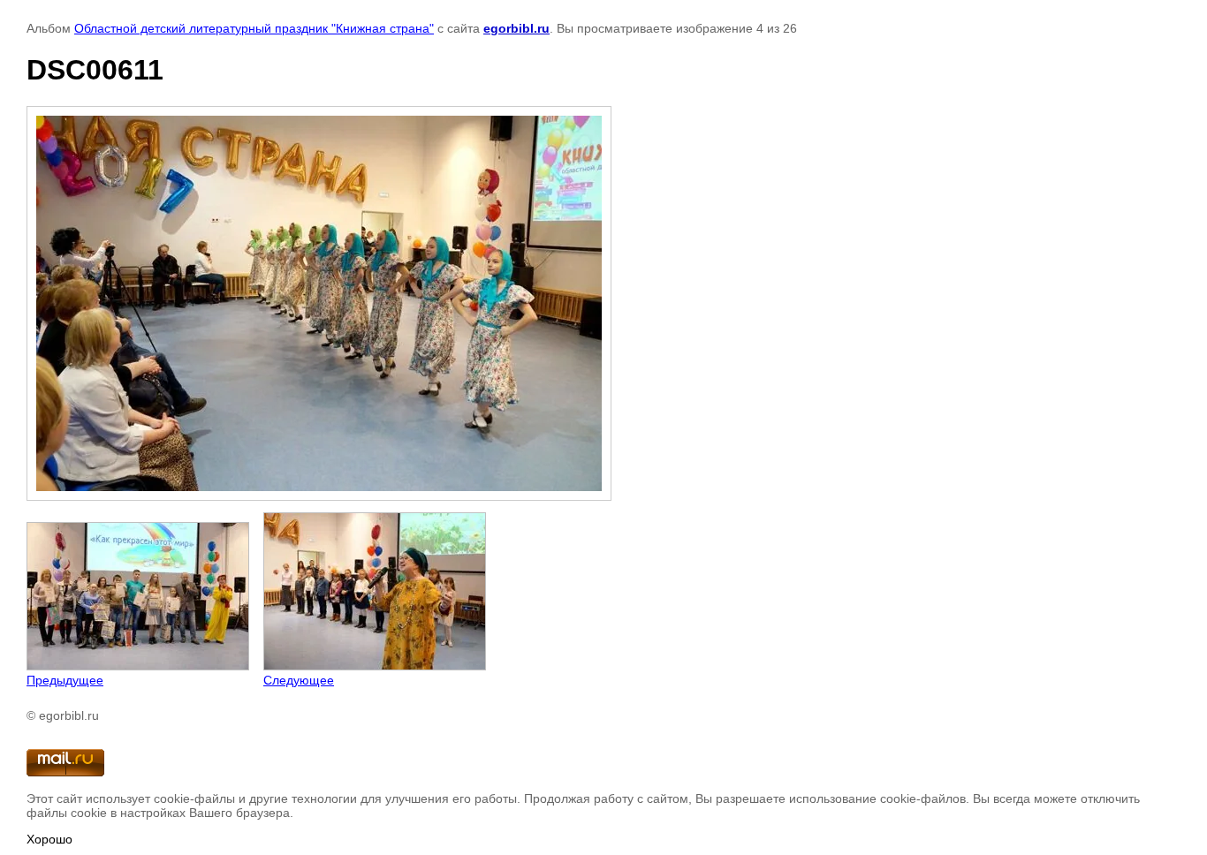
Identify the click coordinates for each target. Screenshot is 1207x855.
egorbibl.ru (516, 28)
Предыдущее (65, 680)
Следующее (298, 680)
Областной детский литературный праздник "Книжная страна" (254, 28)
